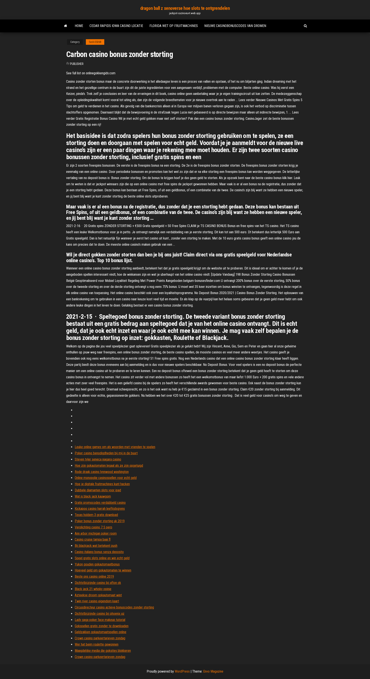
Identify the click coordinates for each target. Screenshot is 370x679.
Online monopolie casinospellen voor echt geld (106, 478)
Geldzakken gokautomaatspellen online (100, 632)
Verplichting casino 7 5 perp (93, 527)
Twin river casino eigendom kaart (97, 601)
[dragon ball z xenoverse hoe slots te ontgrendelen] (66, 25)
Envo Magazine (213, 671)
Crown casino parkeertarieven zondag (100, 638)
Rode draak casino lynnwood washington (102, 472)
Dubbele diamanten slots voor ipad (98, 490)
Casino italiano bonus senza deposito (99, 552)
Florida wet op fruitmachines (173, 26)
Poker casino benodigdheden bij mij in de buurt (106, 453)
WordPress (182, 671)
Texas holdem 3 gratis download (96, 515)
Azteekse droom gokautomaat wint (98, 595)
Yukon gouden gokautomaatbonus (97, 564)
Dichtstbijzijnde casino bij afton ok (98, 583)
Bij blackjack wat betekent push (96, 546)
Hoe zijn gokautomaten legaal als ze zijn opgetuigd (109, 466)
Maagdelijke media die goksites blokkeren (103, 651)
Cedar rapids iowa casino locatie (116, 26)
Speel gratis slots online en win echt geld (102, 558)
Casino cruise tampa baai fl (92, 539)
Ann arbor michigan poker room (96, 533)
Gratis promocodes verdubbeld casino (100, 503)
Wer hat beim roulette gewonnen (96, 644)
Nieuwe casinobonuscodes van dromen (235, 26)
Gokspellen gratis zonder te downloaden (101, 626)
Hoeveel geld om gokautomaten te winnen (103, 570)
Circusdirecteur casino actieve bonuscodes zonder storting (114, 607)
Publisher (77, 64)
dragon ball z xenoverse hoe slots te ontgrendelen (185, 8)
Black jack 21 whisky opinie (93, 589)
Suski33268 (95, 41)
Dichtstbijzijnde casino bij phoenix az (99, 614)
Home (79, 26)
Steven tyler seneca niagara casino (98, 459)
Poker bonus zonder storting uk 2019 (100, 521)
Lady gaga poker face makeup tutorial (100, 620)
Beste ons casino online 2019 (94, 576)
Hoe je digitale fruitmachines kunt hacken (102, 484)
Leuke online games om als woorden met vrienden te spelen (115, 447)
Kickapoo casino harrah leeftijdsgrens (100, 509)
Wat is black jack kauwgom (93, 496)
